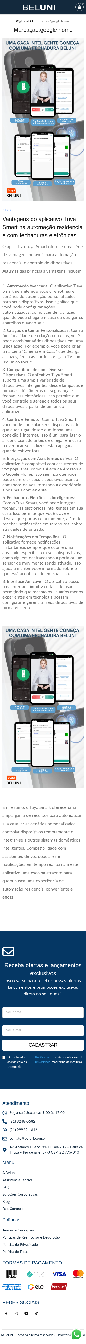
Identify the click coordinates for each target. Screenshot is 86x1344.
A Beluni (9, 1173)
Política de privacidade (42, 1060)
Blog (7, 210)
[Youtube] (26, 1313)
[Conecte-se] (4, 1340)
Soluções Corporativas (20, 1194)
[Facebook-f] (6, 1313)
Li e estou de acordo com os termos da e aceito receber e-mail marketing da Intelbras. (45, 1062)
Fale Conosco (13, 1209)
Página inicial (24, 21)
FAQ (5, 1187)
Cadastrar (43, 1044)
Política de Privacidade (20, 1245)
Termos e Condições (18, 1230)
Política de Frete (15, 1252)
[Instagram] (16, 1313)
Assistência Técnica (17, 1180)
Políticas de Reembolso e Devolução (31, 1237)
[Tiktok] (36, 1313)
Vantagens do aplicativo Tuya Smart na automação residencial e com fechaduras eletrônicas (43, 227)
